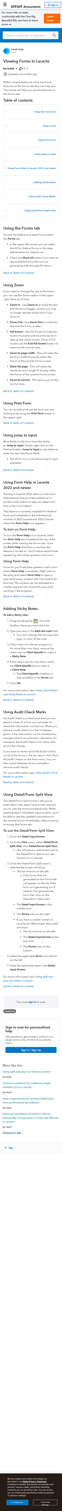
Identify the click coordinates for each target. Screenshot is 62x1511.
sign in (32, 1002)
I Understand (17, 1502)
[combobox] (31, 35)
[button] (5, 4)
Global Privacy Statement (34, 1481)
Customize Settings (45, 1503)
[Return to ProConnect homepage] (25, 4)
